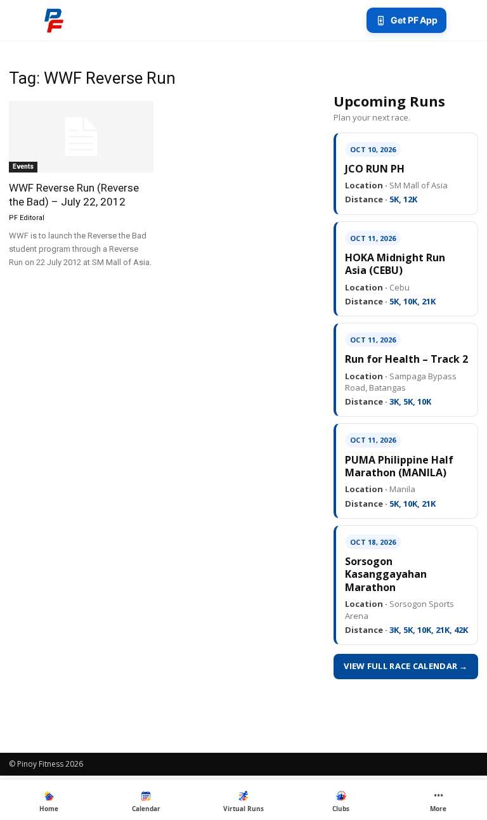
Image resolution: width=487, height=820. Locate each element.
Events (23, 166)
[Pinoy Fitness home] (54, 20)
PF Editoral (26, 218)
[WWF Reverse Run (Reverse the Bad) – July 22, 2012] (81, 136)
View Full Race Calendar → (406, 666)
